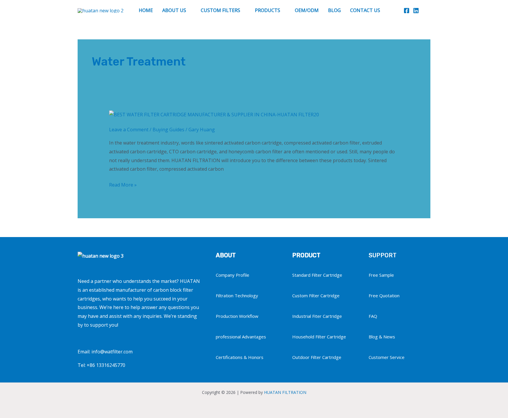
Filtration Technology (237, 295)
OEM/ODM (307, 10)
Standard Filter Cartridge (317, 275)
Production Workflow (237, 316)
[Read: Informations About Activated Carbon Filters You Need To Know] (214, 114)
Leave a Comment (128, 129)
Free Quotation (384, 295)
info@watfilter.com (112, 351)
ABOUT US (174, 10)
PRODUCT (306, 255)
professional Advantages (241, 337)
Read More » (123, 184)
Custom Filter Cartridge (316, 295)
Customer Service (387, 357)
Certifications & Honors (239, 357)
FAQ (373, 316)
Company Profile (232, 275)
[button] (427, 10)
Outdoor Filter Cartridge (316, 357)
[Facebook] (407, 11)
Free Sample (381, 275)
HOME (146, 10)
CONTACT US (365, 10)
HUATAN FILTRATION (285, 392)
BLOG (334, 10)
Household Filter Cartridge (319, 337)
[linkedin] (416, 11)
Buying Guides (168, 129)
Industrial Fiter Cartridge (317, 316)
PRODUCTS (267, 10)
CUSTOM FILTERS (220, 10)
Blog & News (382, 337)
